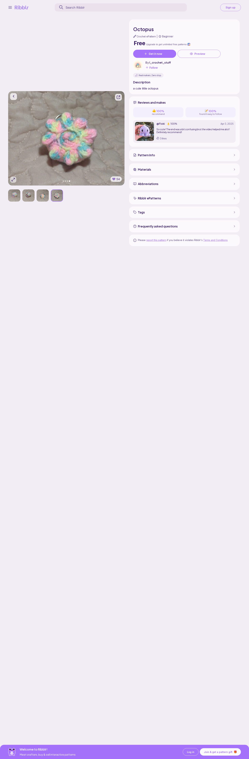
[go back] (13, 96)
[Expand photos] (13, 180)
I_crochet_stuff (160, 62)
